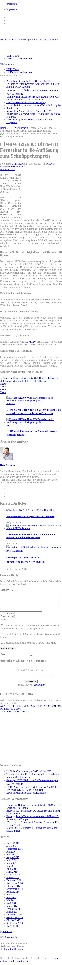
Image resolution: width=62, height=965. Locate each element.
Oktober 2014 (13, 886)
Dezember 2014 (14, 880)
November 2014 (14, 883)
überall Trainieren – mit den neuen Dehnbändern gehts (33, 105)
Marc (9, 827)
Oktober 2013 (13, 920)
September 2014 (14, 888)
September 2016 (14, 848)
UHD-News (12, 55)
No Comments (17, 166)
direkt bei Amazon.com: (19, 711)
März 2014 (11, 906)
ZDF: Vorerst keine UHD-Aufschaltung (26, 102)
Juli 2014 (11, 894)
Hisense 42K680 (30, 378)
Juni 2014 (11, 897)
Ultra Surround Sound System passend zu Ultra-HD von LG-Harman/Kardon (33, 411)
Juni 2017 (11, 846)
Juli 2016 (11, 851)
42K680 (10, 378)
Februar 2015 (13, 874)
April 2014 (11, 903)
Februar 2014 (13, 908)
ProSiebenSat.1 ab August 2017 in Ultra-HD (28, 81)
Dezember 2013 (14, 914)
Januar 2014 (12, 911)
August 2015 (12, 857)
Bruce (9, 810)
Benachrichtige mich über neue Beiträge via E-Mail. (30, 642)
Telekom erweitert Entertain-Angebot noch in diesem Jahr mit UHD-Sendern (30, 536)
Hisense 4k (44, 378)
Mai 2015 (11, 866)
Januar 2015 (12, 877)
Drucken (4, 169)
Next (8, 425)
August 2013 (12, 926)
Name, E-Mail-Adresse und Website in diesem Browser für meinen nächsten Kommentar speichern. (29, 627)
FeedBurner (39, 684)
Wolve (9, 822)
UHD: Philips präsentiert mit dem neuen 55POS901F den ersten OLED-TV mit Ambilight (33, 98)
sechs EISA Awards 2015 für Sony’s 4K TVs (29, 111)
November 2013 (14, 917)
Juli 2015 (11, 860)
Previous (10, 403)
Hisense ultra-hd (12, 381)
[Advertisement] (42, 195)
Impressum (11, 4)
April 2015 (11, 868)
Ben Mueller (18, 163)
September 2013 (14, 923)
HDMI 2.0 (30, 341)
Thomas (10, 805)
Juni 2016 (11, 854)
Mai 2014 (11, 900)
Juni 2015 (11, 863)
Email (12, 169)
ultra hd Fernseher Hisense (33, 381)
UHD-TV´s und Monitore (19, 58)
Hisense (18, 378)
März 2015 (11, 871)
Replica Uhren (13, 108)
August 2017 (12, 843)
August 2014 (12, 891)
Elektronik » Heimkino (12, 949)
